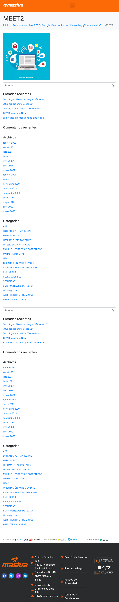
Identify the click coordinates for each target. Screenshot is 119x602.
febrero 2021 (9, 174)
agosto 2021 (9, 147)
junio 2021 (8, 156)
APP (5, 226)
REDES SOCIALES (12, 276)
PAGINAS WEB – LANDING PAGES (20, 267)
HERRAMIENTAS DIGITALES (17, 240)
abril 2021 (8, 165)
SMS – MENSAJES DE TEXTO (18, 286)
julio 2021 (8, 151)
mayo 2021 (8, 161)
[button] (72, 5)
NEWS (6, 258)
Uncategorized (10, 290)
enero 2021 (8, 179)
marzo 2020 (9, 211)
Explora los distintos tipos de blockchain (23, 117)
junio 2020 (8, 197)
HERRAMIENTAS (11, 235)
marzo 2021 (9, 170)
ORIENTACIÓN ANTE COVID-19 (19, 263)
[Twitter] (11, 576)
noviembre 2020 (11, 183)
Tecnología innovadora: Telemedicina (22, 108)
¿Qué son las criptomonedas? (18, 104)
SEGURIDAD (9, 281)
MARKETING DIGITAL (13, 253)
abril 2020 (8, 206)
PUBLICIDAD (9, 272)
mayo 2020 (9, 202)
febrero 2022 (9, 142)
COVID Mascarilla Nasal (15, 113)
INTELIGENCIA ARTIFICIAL (16, 244)
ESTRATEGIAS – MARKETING (17, 231)
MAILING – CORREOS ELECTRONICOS (22, 249)
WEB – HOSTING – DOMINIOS (18, 295)
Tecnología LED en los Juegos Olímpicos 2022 (26, 99)
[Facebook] (4, 576)
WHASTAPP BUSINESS (14, 299)
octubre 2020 (10, 188)
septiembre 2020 (11, 193)
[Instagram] (18, 576)
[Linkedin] (25, 576)
